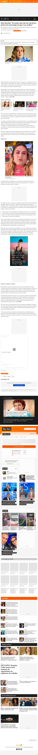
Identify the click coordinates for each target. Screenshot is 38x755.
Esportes (7, 629)
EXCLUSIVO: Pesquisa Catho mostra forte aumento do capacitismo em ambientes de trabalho (9, 669)
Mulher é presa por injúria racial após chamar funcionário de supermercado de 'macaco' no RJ (28, 710)
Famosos (25, 636)
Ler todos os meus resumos (19, 446)
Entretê (7, 615)
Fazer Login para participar (19, 385)
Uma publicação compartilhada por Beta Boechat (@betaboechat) (14, 367)
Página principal (6, 1)
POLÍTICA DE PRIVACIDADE (28, 747)
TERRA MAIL (20, 1)
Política (25, 629)
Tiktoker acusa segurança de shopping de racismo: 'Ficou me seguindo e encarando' (26, 659)
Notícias (25, 622)
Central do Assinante (27, 1)
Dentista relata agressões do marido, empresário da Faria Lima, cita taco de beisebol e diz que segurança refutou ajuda (12, 683)
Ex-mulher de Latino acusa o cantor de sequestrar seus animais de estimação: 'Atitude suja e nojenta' (12, 690)
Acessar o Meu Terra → (16, 428)
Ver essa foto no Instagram (6, 352)
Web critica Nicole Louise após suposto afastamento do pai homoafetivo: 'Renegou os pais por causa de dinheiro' (9, 659)
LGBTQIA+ (9, 376)
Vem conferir (9, 463)
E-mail (33, 1)
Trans (5, 376)
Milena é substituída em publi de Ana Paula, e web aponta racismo (9, 709)
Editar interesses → (33, 433)
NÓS (13, 376)
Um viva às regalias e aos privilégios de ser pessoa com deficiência (27, 682)
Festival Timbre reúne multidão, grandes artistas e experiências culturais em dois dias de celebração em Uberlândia (9, 726)
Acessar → (16, 468)
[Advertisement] (27, 690)
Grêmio (7, 622)
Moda (6, 608)
